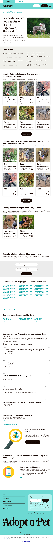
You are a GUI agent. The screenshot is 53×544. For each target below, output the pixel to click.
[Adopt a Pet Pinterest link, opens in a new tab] (34, 513)
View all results (26, 134)
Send (45, 500)
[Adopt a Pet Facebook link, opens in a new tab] (29, 513)
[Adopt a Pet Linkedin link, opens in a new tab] (43, 513)
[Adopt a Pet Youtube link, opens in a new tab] (37, 513)
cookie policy (6, 538)
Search (26, 274)
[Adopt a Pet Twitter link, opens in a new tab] (31, 513)
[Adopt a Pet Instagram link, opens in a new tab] (40, 513)
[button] (13, 103)
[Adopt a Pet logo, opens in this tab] (26, 523)
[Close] (50, 537)
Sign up (44, 5)
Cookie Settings (27, 534)
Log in (36, 5)
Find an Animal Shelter (33, 442)
